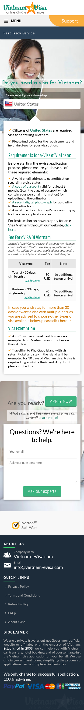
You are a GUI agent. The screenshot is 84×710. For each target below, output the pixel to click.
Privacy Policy (18, 586)
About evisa (16, 622)
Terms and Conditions (24, 595)
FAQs (12, 613)
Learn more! (48, 417)
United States (41, 130)
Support (70, 20)
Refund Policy (18, 604)
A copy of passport (25, 186)
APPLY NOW (61, 401)
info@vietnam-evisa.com (38, 567)
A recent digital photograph (32, 202)
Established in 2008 (18, 648)
